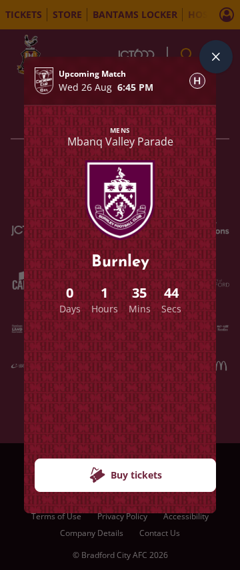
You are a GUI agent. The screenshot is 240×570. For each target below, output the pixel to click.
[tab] (197, 80)
